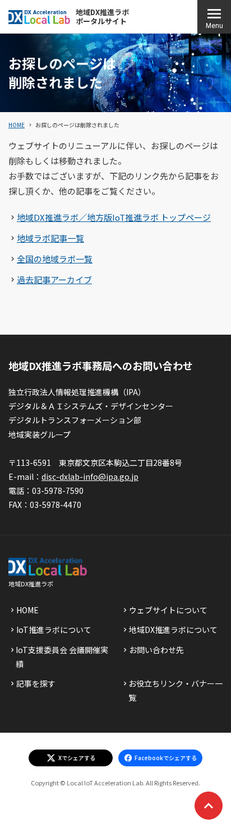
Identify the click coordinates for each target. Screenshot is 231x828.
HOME (16, 125)
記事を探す (36, 683)
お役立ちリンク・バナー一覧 (175, 690)
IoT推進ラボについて (53, 629)
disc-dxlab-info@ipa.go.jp (89, 476)
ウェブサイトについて (168, 610)
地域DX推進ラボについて (173, 629)
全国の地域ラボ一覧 (55, 259)
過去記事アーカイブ (54, 279)
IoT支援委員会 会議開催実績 (62, 656)
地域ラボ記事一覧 (50, 238)
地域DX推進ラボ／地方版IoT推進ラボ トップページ (114, 217)
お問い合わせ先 (156, 649)
